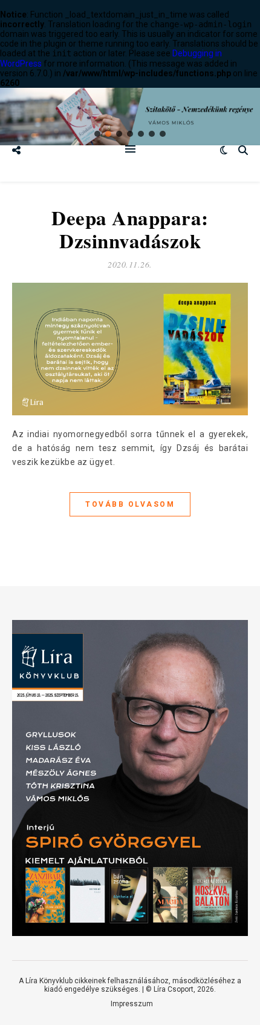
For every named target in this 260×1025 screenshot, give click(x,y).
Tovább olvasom (130, 504)
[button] (97, 134)
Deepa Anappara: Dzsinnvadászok (130, 229)
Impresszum (132, 1004)
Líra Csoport (173, 989)
